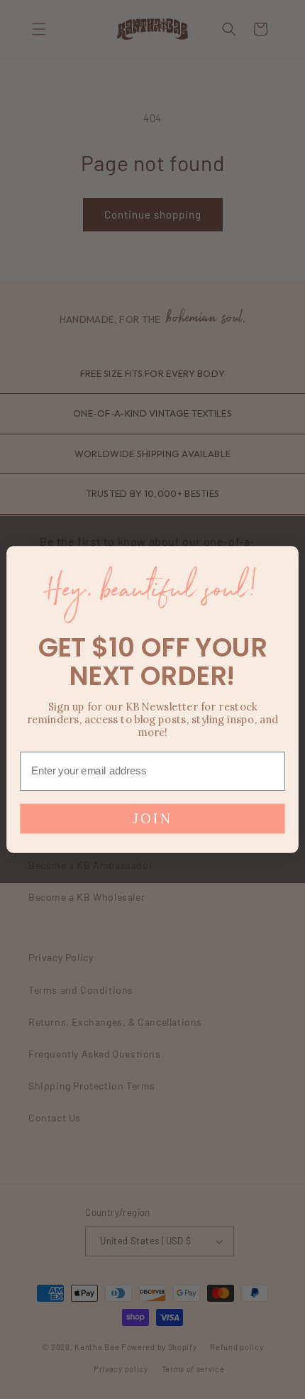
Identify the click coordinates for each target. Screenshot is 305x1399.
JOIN (153, 818)
